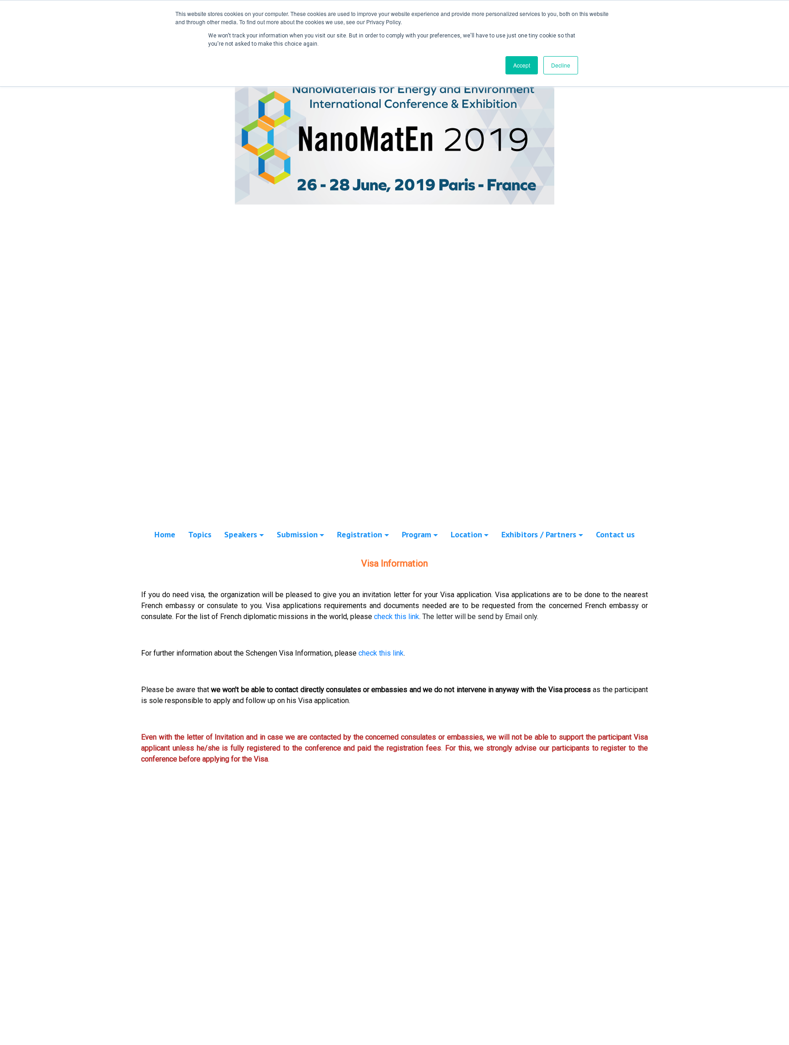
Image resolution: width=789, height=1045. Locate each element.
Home (164, 534)
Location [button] (466, 534)
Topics (199, 534)
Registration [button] (359, 534)
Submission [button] (297, 534)
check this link (396, 616)
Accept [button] (521, 65)
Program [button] (416, 534)
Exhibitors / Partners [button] (538, 534)
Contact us (615, 534)
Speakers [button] (240, 534)
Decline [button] (560, 65)
